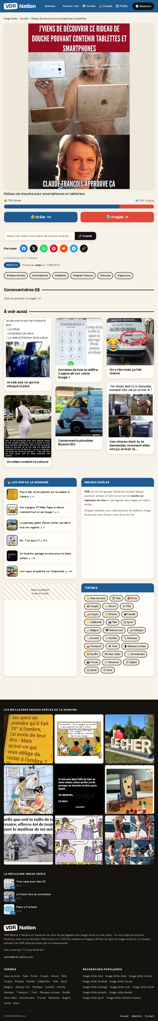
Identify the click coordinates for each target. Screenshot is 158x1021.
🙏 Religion (93, 630)
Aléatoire (136, 1016)
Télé (55, 981)
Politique (123, 6)
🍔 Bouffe (92, 654)
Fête (64, 976)
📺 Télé (112, 622)
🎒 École (132, 598)
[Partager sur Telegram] (74, 248)
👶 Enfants (111, 614)
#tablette (60, 275)
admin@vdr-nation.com (18, 957)
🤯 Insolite (111, 638)
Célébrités (43, 981)
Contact (149, 1016)
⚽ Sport (128, 622)
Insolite (89, 6)
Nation (20, 6)
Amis (16, 1003)
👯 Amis (107, 670)
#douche (105, 275)
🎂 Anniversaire (136, 654)
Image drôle (10, 18)
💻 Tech (112, 646)
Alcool (55, 976)
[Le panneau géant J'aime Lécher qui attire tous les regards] (129, 738)
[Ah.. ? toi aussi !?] (28, 789)
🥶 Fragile (117, 217)
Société (49, 987)
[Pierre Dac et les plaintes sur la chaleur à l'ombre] (28, 738)
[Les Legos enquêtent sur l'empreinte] (129, 789)
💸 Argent (131, 662)
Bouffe (66, 992)
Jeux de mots (12, 976)
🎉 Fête (126, 606)
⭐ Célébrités (94, 622)
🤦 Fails (116, 598)
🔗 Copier (85, 236)
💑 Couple (92, 606)
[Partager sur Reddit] (64, 248)
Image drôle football (95, 981)
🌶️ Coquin (92, 614)
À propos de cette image (20, 258)
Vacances (54, 997)
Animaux (48, 6)
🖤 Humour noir (114, 630)
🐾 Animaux (130, 638)
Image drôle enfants (95, 992)
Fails (25, 976)
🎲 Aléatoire (143, 6)
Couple (105, 6)
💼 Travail (92, 662)
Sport (64, 981)
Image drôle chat (93, 976)
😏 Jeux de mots (96, 598)
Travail (41, 997)
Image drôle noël (120, 987)
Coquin (8, 981)
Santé (7, 1003)
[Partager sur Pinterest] (54, 248)
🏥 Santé (92, 670)
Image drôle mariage (95, 987)
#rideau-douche (16, 275)
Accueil (124, 1016)
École (34, 976)
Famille (31, 981)
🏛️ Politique (136, 630)
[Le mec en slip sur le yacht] (129, 840)
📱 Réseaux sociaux (135, 646)
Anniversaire (27, 997)
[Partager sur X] (34, 248)
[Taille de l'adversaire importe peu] (28, 840)
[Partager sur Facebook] (24, 248)
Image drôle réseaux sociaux (124, 997)
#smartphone (40, 275)
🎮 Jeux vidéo (112, 654)
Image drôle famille (120, 992)
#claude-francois (83, 275)
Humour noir (69, 6)
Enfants (19, 981)
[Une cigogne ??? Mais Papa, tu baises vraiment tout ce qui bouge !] (79, 738)
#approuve (124, 275)
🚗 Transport (94, 646)
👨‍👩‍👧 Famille (129, 614)
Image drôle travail (121, 981)
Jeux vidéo (10, 997)
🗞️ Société (93, 638)
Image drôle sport (93, 997)
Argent (66, 997)
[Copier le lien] (84, 248)
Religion (8, 987)
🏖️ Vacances (111, 662)
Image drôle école (143, 987)
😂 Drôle (41, 217)
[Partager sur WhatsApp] (44, 248)
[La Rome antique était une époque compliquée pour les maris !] (79, 840)
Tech (34, 992)
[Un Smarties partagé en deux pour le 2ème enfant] (79, 789)
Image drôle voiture (140, 976)
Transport (23, 992)
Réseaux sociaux (50, 992)
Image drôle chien (116, 976)
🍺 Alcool (110, 606)
